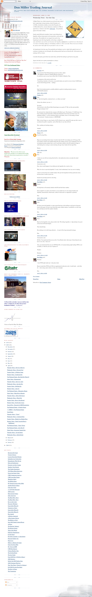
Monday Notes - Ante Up (13, 388)
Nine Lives (10, 540)
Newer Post (35, 279)
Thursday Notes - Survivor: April (15, 381)
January (10, 442)
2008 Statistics (11, 559)
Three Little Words (12, 530)
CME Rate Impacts (12, 549)
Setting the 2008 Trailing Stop (15, 561)
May (9, 363)
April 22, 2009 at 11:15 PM (42, 161)
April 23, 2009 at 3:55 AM (42, 235)
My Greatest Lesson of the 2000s (16, 483)
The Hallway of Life (13, 520)
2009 (7, 345)
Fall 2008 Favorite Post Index (15, 567)
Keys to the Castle (12, 502)
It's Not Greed (11, 534)
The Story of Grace (12, 569)
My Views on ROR (12, 547)
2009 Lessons (11, 491)
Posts (7, 582)
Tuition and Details (16, 147)
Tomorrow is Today (12, 508)
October (10, 351)
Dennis (39, 133)
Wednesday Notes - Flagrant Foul (15, 370)
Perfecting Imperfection (13, 532)
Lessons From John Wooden (14, 457)
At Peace (10, 524)
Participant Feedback (18, 144)
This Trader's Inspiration (14, 469)
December (10, 347)
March (9, 437)
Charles (39, 95)
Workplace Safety (12, 479)
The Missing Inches (12, 528)
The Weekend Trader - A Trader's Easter (16, 407)
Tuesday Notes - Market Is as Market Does (17, 419)
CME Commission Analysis (14, 475)
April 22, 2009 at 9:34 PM (42, 150)
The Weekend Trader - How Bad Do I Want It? (18, 377)
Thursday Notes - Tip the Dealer (15, 432)
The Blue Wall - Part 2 (13, 497)
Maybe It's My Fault (13, 453)
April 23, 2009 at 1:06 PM (42, 273)
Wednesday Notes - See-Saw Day (15, 384)
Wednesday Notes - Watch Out (14, 398)
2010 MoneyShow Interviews (15, 471)
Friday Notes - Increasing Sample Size (16, 430)
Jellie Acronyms (12, 495)
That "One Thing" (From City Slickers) (17, 565)
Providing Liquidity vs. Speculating (16, 536)
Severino (39, 70)
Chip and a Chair (12, 487)
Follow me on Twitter (15, 197)
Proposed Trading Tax (13, 538)
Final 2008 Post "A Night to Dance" (16, 557)
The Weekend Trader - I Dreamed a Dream (17, 391)
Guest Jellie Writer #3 (13, 506)
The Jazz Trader (11, 555)
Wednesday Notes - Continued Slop (15, 416)
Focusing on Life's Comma (14, 465)
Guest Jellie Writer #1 (13, 512)
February (10, 440)
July (9, 358)
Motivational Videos (13, 493)
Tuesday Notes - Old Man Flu (14, 386)
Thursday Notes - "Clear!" (13, 414)
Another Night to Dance (13, 485)
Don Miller (39, 182)
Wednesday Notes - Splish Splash (15, 435)
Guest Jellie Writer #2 (13, 510)
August (9, 356)
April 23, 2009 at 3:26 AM (42, 198)
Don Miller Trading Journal (33, 7)
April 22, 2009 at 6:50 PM (42, 130)
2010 (7, 342)
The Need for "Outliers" (13, 526)
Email (5, 146)
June (9, 361)
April (9, 365)
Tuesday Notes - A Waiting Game (15, 372)
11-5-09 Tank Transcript (14, 489)
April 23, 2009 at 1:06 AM (42, 180)
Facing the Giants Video (14, 473)
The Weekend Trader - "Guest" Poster (16, 425)
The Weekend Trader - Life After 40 (15, 428)
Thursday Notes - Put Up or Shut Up (16, 367)
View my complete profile (11, 48)
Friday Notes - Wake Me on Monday (16, 393)
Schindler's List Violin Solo (14, 459)
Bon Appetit (11, 514)
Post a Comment (36, 276)
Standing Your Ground (13, 467)
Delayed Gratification (13, 463)
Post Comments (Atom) (45, 282)
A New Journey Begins (13, 518)
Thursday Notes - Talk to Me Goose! (16, 395)
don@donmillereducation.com (14, 21)
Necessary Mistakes (12, 504)
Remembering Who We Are (14, 461)
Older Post (81, 279)
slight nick (52, 28)
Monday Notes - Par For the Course (15, 402)
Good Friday (10, 412)
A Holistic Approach (13, 516)
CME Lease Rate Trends (14, 477)
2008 (7, 445)
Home (58, 279)
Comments (9, 585)
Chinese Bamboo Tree (13, 551)
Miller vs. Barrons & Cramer (15, 542)
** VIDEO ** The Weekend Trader (15, 409)
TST (38, 152)
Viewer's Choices (12, 455)
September (10, 354)
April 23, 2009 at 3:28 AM (42, 214)
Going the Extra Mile (13, 544)
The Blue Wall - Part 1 (13, 500)
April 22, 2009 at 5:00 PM (42, 93)
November (10, 349)
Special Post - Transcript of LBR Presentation (18, 405)
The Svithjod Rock (12, 553)
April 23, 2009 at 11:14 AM (42, 255)
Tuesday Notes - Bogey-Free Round (15, 400)
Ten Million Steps (12, 481)
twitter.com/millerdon (13, 68)
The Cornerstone (12, 571)
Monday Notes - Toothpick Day (15, 374)
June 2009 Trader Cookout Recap (16, 522)
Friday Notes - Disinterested (14, 379)
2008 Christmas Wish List (14, 563)
